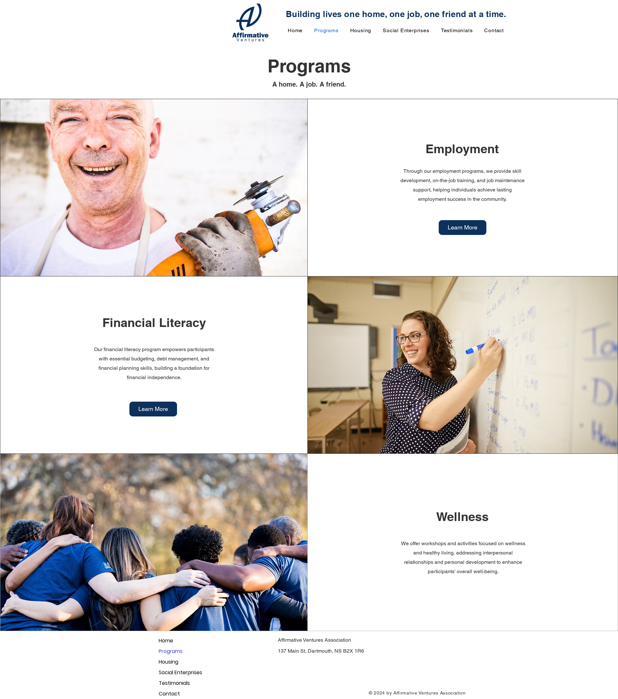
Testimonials (174, 683)
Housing (168, 662)
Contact (169, 693)
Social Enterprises (180, 672)
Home (166, 640)
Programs (171, 651)
